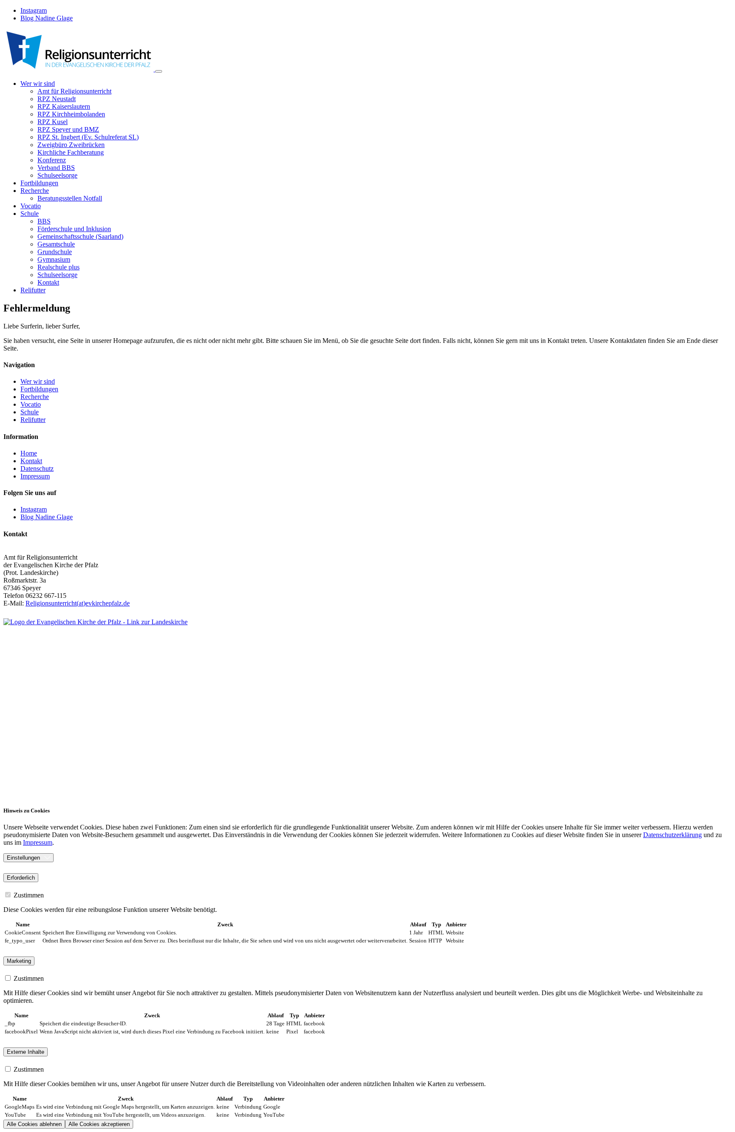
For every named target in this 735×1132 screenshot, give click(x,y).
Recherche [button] (34, 190)
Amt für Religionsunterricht (74, 91)
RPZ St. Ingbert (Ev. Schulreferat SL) (88, 137)
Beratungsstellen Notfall (69, 198)
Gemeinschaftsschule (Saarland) (80, 236)
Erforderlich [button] (21, 877)
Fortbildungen (39, 183)
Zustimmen (28, 895)
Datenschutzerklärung (672, 834)
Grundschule (54, 251)
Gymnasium (53, 259)
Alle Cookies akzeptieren (99, 1124)
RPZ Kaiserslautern (63, 106)
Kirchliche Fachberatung (70, 152)
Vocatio (30, 205)
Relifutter (33, 290)
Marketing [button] (19, 961)
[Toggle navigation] (158, 71)
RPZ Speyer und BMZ (68, 129)
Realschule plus (58, 267)
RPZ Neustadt (56, 98)
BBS (44, 221)
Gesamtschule (56, 244)
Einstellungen (23, 858)
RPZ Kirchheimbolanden (71, 114)
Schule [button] (29, 213)
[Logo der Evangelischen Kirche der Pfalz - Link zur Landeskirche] (279, 708)
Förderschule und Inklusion (74, 228)
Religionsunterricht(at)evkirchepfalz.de (78, 603)
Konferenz (51, 160)
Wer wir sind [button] (37, 83)
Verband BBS (56, 167)
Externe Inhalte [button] (25, 1052)
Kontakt (48, 282)
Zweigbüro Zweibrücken (71, 144)
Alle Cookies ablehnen (34, 1124)
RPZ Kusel (52, 121)
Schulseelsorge (57, 175)
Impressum (37, 842)
